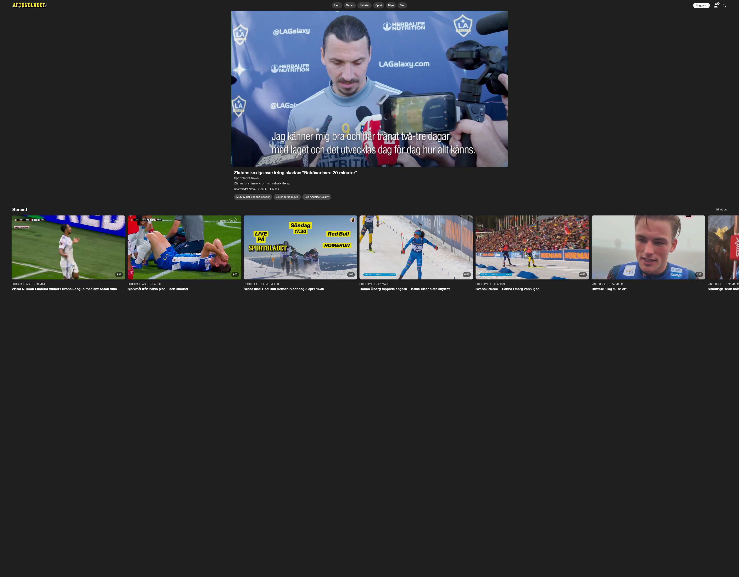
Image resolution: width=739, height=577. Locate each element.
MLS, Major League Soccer (253, 197)
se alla (721, 209)
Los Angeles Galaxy (317, 197)
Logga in (701, 5)
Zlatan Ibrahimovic (287, 197)
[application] (369, 89)
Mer (402, 5)
